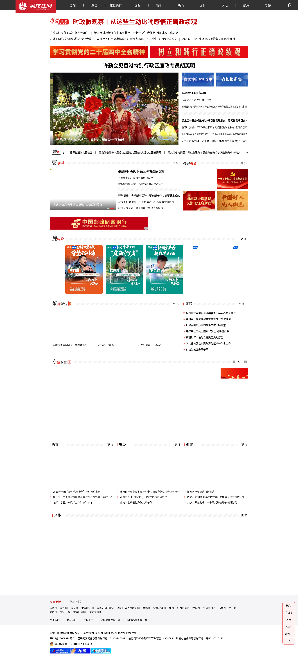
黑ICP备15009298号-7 (62, 651)
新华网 (64, 620)
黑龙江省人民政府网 (128, 620)
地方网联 (75, 614)
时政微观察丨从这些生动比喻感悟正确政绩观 (135, 21)
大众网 (196, 620)
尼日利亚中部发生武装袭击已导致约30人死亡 (211, 313)
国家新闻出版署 (105, 620)
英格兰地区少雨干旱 (197, 349)
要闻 (73, 5)
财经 (224, 5)
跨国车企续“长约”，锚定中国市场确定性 (143, 509)
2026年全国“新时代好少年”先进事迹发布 (76, 504)
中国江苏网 (79, 624)
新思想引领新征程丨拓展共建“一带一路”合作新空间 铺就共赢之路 (136, 33)
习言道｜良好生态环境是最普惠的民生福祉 (208, 39)
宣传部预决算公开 (110, 632)
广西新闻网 (183, 620)
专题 (268, 5)
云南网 (222, 620)
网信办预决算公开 (137, 632)
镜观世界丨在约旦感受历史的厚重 (204, 337)
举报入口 (88, 632)
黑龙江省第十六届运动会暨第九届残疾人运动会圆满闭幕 (103, 152)
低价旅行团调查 (105, 345)
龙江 (94, 5)
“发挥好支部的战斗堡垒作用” (69, 33)
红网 (171, 620)
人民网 (53, 620)
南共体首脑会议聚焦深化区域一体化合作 (208, 343)
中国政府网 (87, 620)
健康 (246, 5)
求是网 (74, 620)
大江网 (233, 620)
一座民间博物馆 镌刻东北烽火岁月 (238, 152)
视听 (159, 5)
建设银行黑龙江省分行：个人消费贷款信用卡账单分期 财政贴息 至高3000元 (150, 504)
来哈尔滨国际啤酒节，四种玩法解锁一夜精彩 (87, 139)
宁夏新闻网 (159, 620)
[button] (160, 139)
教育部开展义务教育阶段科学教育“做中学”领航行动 (82, 509)
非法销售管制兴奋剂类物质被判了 (71, 345)
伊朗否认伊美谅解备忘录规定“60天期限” (209, 319)
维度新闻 (116, 5)
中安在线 (65, 624)
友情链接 (55, 614)
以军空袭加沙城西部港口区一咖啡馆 (206, 325)
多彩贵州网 (95, 624)
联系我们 (72, 632)
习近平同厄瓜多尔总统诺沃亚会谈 (71, 39)
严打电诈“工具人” (151, 345)
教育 (181, 5)
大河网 (53, 624)
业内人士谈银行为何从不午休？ (137, 515)
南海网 (146, 620)
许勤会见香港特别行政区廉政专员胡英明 (149, 65)
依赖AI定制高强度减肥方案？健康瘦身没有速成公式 (215, 509)
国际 (138, 5)
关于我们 (55, 632)
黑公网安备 (61, 656)
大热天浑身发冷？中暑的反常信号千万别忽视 (212, 515)
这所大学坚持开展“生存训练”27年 (73, 515)
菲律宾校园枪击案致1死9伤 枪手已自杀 (207, 331)
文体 (203, 5)
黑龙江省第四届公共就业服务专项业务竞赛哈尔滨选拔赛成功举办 (177, 152)
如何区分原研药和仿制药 (200, 504)
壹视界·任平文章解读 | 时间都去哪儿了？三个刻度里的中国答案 (137, 39)
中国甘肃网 (209, 620)
